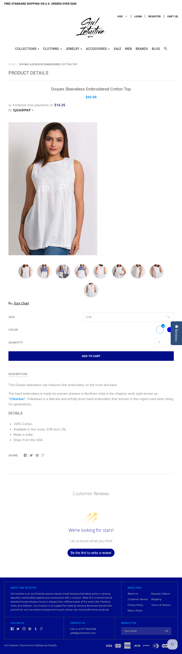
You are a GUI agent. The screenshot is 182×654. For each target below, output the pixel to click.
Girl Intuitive (11, 645)
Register (154, 16)
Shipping (156, 599)
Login (138, 16)
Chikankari (17, 399)
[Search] (165, 50)
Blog (156, 49)
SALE (117, 49)
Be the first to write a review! (91, 553)
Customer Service (138, 599)
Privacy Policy (135, 605)
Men (128, 49)
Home (12, 64)
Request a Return (160, 593)
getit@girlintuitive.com (83, 633)
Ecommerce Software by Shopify (38, 645)
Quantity (15, 342)
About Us (133, 593)
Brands (142, 49)
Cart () (172, 16)
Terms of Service (160, 605)
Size (11, 317)
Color (13, 329)
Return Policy (135, 610)
